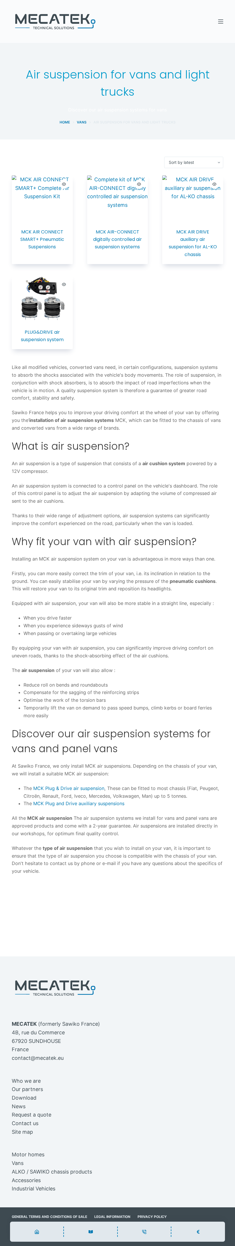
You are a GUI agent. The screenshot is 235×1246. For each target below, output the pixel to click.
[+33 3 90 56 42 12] (144, 1232)
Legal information (112, 1216)
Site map (22, 1132)
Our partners (27, 1089)
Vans (17, 1163)
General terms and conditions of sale (49, 1216)
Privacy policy (152, 1216)
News (19, 1106)
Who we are (26, 1081)
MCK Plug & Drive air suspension (68, 788)
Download (24, 1098)
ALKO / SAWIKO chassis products (52, 1172)
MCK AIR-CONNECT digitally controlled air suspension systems (117, 239)
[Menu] (220, 21)
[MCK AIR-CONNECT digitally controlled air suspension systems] (117, 198)
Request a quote (31, 1115)
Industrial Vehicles (33, 1189)
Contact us (25, 1123)
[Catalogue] (37, 1232)
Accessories (26, 1180)
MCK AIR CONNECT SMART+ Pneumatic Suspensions (42, 239)
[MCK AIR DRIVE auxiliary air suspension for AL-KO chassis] (192, 198)
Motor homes (28, 1154)
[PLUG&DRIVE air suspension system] (42, 298)
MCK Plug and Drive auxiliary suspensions (78, 803)
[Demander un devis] (198, 1232)
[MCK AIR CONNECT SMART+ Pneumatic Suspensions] (42, 198)
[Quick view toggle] (63, 184)
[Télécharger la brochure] (90, 1232)
